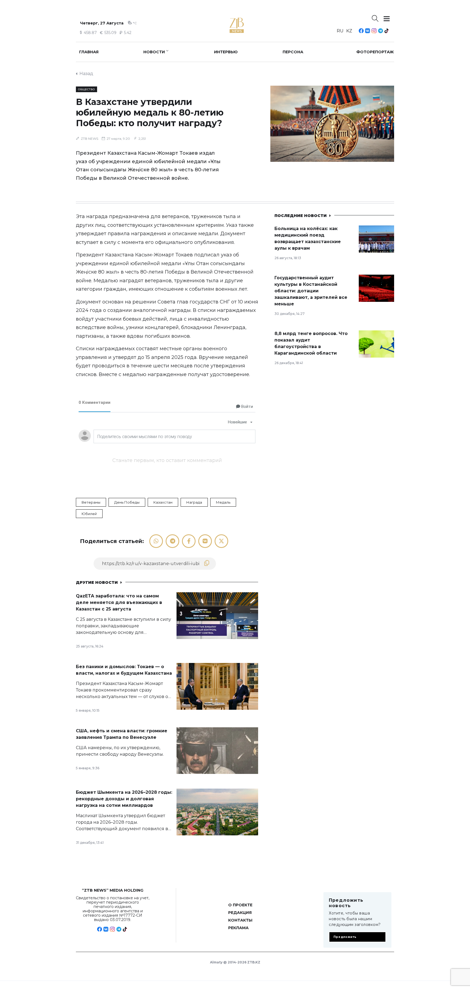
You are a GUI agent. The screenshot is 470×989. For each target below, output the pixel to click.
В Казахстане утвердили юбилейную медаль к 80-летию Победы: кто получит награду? (150, 112)
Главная (88, 51)
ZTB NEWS (89, 139)
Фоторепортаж (375, 51)
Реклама (238, 928)
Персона (293, 51)
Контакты (240, 920)
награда (194, 502)
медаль (223, 502)
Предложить (345, 937)
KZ (349, 30)
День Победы (127, 502)
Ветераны (91, 502)
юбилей (89, 513)
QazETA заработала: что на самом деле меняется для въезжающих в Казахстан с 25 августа (119, 602)
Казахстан (162, 502)
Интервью (226, 51)
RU (340, 30)
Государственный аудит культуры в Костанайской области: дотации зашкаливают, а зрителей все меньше (310, 290)
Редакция (240, 912)
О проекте (240, 905)
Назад (86, 73)
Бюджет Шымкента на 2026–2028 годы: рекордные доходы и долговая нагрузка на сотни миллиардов (124, 799)
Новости (154, 51)
